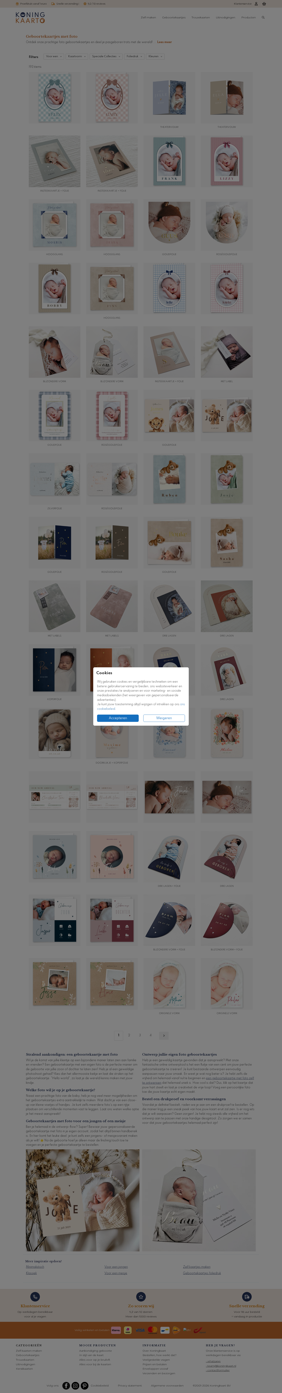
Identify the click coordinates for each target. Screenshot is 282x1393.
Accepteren (118, 718)
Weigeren (164, 718)
